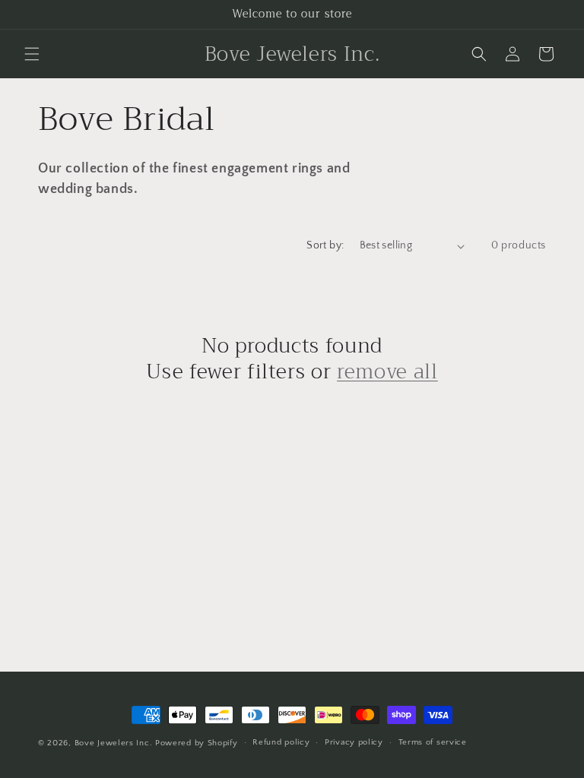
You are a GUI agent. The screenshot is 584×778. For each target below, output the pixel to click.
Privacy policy (354, 742)
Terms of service (432, 742)
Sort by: (325, 245)
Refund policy (280, 742)
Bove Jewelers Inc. (114, 743)
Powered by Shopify (196, 743)
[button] (32, 54)
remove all (387, 372)
